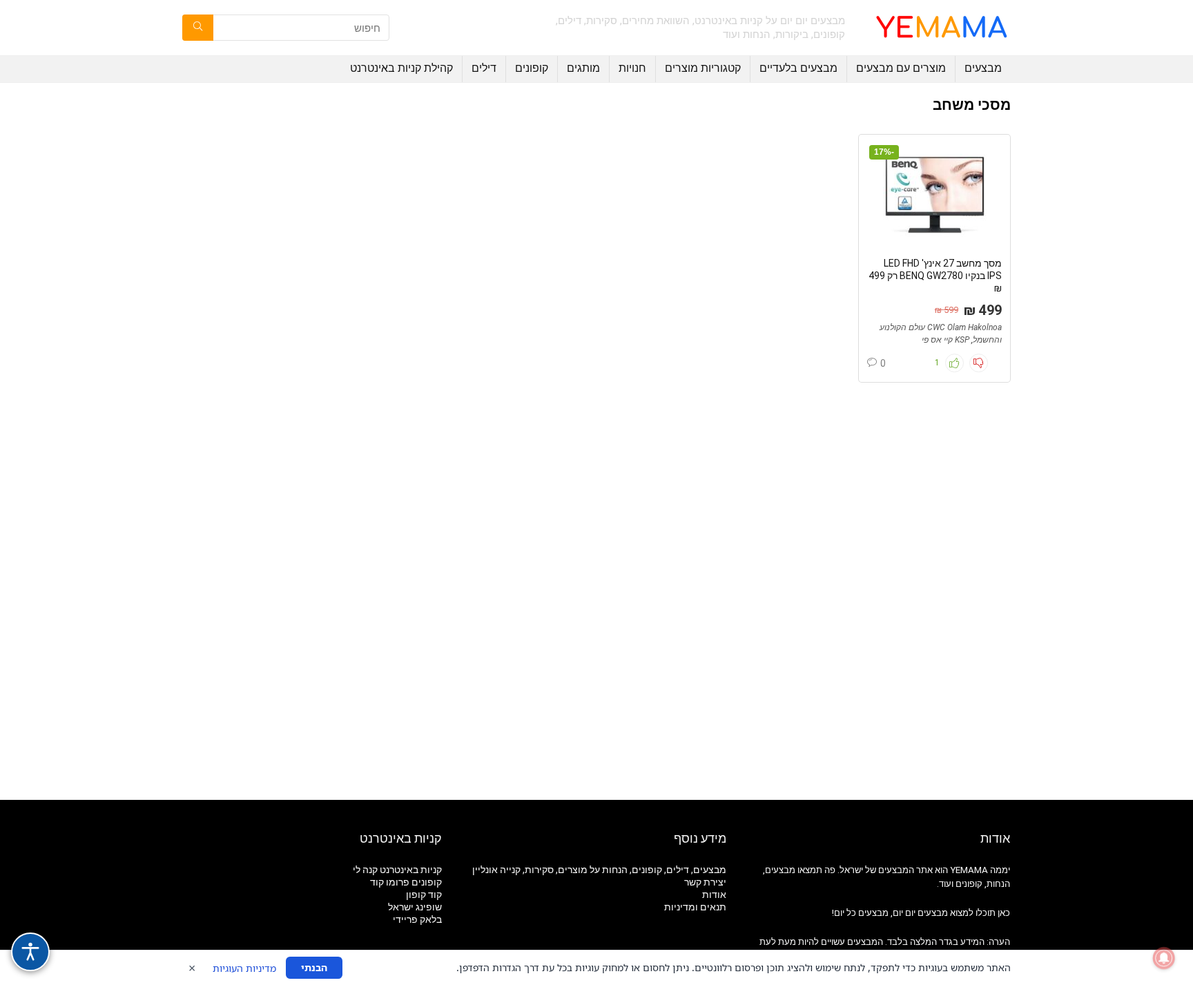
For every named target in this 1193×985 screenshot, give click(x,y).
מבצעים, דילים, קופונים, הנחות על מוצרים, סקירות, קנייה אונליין (599, 869)
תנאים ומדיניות (695, 906)
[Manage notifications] (1164, 958)
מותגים (583, 68)
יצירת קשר (705, 882)
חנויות (632, 68)
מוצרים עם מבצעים (901, 68)
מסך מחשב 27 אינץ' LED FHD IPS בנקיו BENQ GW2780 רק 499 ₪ (935, 276)
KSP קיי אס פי (945, 340)
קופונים (531, 68)
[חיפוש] (197, 28)
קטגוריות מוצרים (703, 68)
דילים (484, 68)
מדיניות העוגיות (244, 968)
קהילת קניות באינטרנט (401, 68)
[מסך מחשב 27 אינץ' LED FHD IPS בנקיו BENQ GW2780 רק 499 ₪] (934, 195)
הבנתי (314, 967)
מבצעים (983, 68)
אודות (714, 894)
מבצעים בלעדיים (798, 68)
